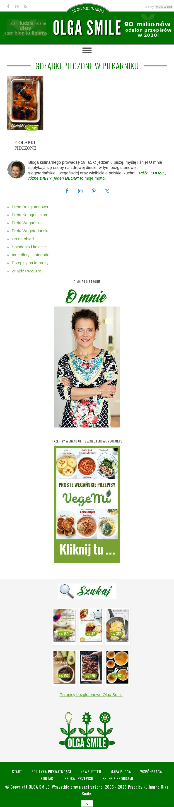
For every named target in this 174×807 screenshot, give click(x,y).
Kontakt (48, 778)
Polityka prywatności (51, 771)
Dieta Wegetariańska (31, 231)
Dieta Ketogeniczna (29, 215)
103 (34, 128)
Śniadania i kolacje (29, 247)
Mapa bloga (121, 771)
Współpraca (151, 771)
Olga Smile (39, 787)
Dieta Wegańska (27, 223)
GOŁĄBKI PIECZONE (25, 145)
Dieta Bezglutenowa (30, 207)
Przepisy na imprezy (30, 263)
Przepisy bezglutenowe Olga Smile (91, 694)
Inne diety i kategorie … (33, 255)
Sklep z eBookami (118, 778)
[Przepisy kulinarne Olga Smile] (87, 27)
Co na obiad (23, 239)
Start (17, 771)
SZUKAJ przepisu (79, 778)
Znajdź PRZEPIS (27, 271)
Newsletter (90, 771)
